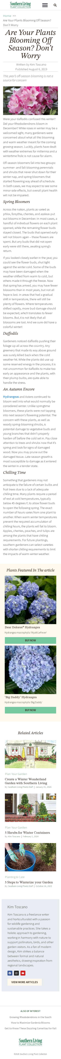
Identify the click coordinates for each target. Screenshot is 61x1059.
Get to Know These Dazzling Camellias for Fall (30, 1028)
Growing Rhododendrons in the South (30, 1017)
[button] (44, 5)
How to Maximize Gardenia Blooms (30, 1022)
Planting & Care (15, 877)
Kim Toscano (14, 836)
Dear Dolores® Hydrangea (22, 627)
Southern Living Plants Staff (20, 786)
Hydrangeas (11, 397)
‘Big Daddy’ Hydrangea (21, 697)
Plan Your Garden (16, 774)
